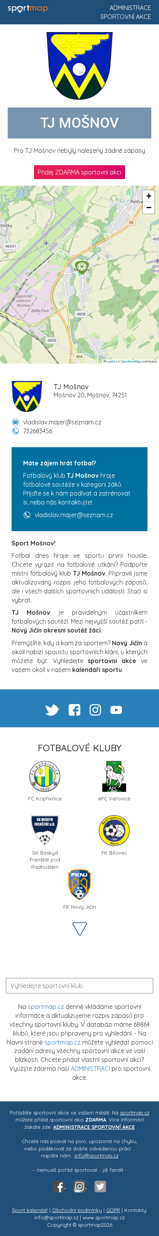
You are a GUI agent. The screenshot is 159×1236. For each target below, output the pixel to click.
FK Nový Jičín (79, 907)
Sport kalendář (30, 1210)
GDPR (113, 1210)
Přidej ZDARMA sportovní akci (79, 172)
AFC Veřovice (114, 798)
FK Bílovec (114, 853)
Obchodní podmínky (77, 1210)
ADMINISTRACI (90, 1068)
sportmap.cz (46, 1006)
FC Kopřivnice (45, 798)
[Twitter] (100, 1186)
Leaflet (110, 361)
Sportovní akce (125, 17)
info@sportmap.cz (96, 1155)
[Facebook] (59, 1186)
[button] (82, 268)
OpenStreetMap (131, 361)
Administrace (130, 8)
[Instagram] (80, 1186)
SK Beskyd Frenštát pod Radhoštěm (45, 856)
